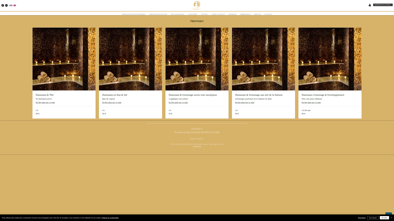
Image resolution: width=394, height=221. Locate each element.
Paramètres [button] (362, 218)
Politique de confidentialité (110, 218)
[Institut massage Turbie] (2, 5)
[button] (177, 13)
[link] (64, 95)
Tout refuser (373, 218)
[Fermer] (391, 217)
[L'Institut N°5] (6, 5)
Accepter (384, 218)
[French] (11, 5)
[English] (15, 5)
